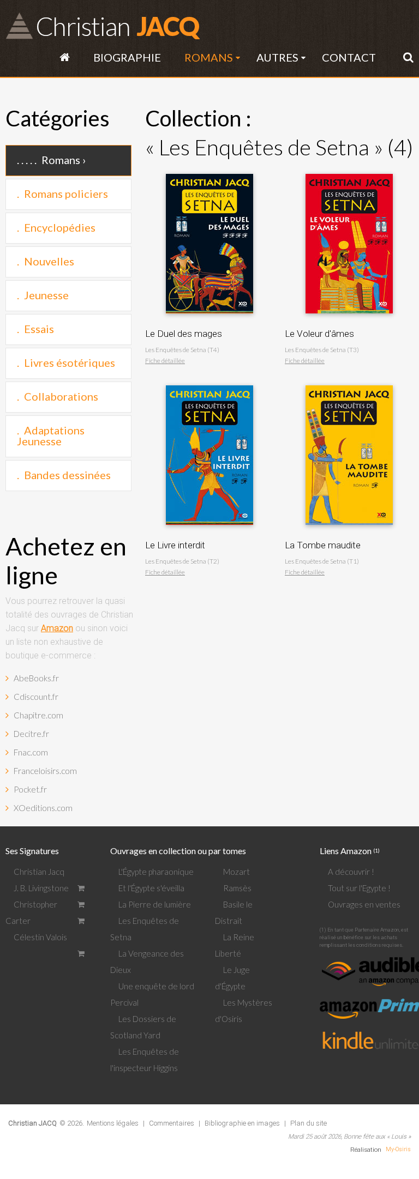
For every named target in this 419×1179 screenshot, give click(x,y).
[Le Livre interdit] (209, 382)
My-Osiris (398, 1149)
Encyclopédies (59, 227)
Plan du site (308, 1123)
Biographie (127, 57)
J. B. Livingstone (41, 888)
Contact (349, 57)
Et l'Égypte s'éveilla (151, 888)
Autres (277, 57)
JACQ (117, 25)
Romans (208, 57)
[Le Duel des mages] (209, 171)
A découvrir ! (351, 871)
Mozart (236, 871)
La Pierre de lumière (154, 904)
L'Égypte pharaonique (156, 871)
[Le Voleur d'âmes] (349, 171)
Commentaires (171, 1123)
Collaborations (61, 396)
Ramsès (237, 888)
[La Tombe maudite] (349, 382)
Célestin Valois (40, 937)
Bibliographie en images (242, 1123)
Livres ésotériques (69, 362)
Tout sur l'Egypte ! (359, 888)
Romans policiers (66, 193)
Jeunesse (46, 294)
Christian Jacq (39, 871)
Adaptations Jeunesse (51, 436)
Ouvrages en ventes (364, 904)
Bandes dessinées (67, 474)
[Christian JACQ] (32, 1114)
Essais (39, 328)
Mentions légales (113, 1123)
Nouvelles (49, 261)
